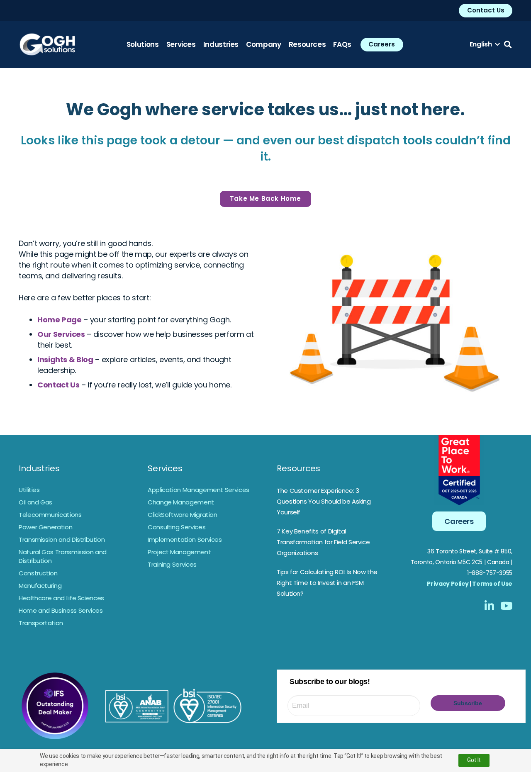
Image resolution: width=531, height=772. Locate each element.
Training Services (172, 564)
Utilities (29, 489)
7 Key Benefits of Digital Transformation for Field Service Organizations (323, 542)
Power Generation (45, 527)
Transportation (41, 623)
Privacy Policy (447, 584)
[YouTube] (506, 605)
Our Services (61, 334)
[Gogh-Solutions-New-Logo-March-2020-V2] (47, 44)
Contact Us (58, 385)
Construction (38, 573)
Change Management (181, 502)
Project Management (179, 552)
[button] (485, 44)
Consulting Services (176, 527)
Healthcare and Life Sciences (61, 598)
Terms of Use (492, 584)
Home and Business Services (61, 610)
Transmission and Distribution (62, 539)
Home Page (59, 319)
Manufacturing (40, 585)
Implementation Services (185, 539)
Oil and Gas (35, 502)
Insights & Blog (65, 359)
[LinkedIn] (489, 605)
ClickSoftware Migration (182, 514)
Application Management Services (198, 489)
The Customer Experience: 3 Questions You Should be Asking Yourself (323, 501)
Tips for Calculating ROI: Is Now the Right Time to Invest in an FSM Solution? (327, 582)
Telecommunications (50, 514)
